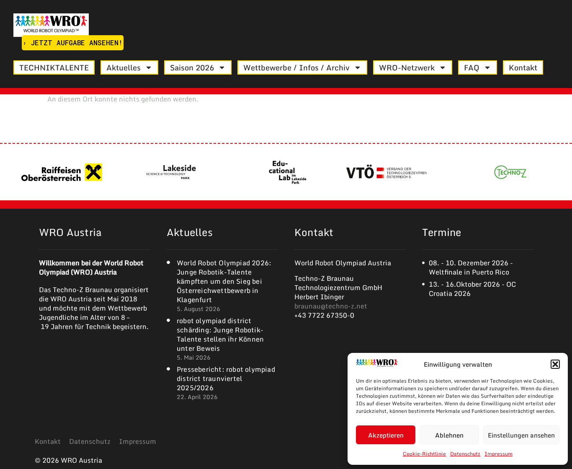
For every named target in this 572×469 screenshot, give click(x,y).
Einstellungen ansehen (521, 435)
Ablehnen (449, 435)
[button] (555, 364)
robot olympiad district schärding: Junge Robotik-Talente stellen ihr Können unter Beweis (220, 334)
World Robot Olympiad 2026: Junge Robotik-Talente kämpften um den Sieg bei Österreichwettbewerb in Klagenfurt (224, 281)
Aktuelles (123, 67)
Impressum (498, 454)
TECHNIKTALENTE (54, 67)
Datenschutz (465, 454)
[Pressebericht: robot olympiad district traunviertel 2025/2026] (168, 369)
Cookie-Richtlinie (424, 454)
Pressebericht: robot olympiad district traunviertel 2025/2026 (226, 378)
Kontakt (523, 67)
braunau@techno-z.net (330, 306)
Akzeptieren (386, 435)
